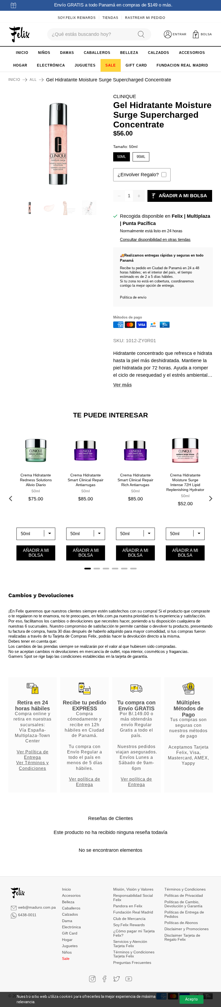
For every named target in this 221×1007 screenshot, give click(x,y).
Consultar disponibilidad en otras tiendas (155, 239)
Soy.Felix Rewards (77, 18)
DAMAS (67, 53)
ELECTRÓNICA (51, 65)
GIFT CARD (136, 65)
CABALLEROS (97, 53)
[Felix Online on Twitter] (116, 978)
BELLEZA (129, 53)
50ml (121, 155)
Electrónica (71, 927)
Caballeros (71, 908)
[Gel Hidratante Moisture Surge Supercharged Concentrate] (58, 143)
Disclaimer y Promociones (186, 929)
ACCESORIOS (192, 53)
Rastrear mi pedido (145, 18)
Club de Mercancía (129, 918)
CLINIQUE (124, 96)
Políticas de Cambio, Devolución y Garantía (183, 904)
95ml (141, 155)
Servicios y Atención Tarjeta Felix (130, 943)
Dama (67, 921)
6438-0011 (27, 915)
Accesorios (71, 895)
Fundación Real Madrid (133, 912)
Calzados (70, 914)
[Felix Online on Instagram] (92, 978)
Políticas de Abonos (181, 923)
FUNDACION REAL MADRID (182, 65)
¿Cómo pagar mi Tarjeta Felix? (134, 933)
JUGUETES (85, 65)
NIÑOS (44, 53)
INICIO (22, 53)
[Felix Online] (19, 34)
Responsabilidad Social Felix (133, 897)
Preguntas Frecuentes (132, 962)
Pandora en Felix (127, 906)
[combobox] (89, 34)
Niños (67, 952)
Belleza (68, 902)
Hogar (67, 939)
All (33, 79)
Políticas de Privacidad (183, 895)
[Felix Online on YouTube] (128, 978)
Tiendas (110, 18)
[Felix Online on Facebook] (104, 978)
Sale (66, 958)
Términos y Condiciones (185, 889)
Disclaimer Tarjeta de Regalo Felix (182, 937)
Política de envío (133, 297)
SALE (110, 65)
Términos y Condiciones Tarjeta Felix (133, 954)
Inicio (14, 79)
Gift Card (69, 933)
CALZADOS (158, 53)
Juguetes (70, 946)
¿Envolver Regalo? (138, 174)
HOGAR (20, 65)
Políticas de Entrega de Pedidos (184, 914)
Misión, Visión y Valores (133, 889)
